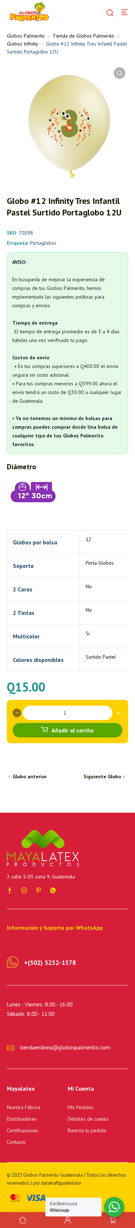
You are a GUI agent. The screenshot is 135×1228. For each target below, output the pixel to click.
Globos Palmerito (26, 36)
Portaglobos (43, 243)
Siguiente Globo (102, 776)
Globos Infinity (22, 43)
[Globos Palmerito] (28, 11)
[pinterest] (38, 890)
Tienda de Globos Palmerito (83, 36)
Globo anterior (29, 776)
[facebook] (9, 890)
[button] (119, 73)
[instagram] (24, 890)
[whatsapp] (53, 890)
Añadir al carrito (72, 730)
